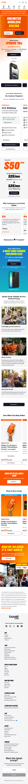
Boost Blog (7, 684)
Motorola (6, 675)
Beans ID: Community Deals (11, 752)
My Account (7, 736)
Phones (6, 635)
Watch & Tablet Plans (9, 650)
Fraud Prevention (8, 728)
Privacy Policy (7, 715)
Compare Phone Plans (9, 647)
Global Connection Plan (10, 659)
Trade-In (6, 640)
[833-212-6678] (20, 2)
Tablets (6, 636)
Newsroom (7, 686)
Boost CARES (7, 749)
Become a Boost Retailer (10, 745)
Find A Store (7, 729)
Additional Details (6, 608)
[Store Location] (11, 506)
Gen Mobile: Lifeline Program (11, 744)
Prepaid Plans (7, 652)
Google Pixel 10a (8, 698)
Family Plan (7, 655)
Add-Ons (6, 654)
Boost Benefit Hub (9, 750)
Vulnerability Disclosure (10, 734)
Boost (5, 666)
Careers (6, 733)
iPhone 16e (7, 695)
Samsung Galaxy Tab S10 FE (11, 707)
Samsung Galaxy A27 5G (10, 700)
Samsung (6, 671)
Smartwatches (8, 638)
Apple (5, 668)
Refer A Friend (8, 747)
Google (6, 673)
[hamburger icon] (26, 2)
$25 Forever (7, 649)
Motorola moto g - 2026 (10, 697)
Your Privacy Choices (9, 720)
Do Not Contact (8, 718)
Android (6, 670)
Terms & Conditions (9, 717)
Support (6, 731)
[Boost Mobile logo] (3, 2)
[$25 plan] (11, 431)
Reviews (6, 687)
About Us (6, 682)
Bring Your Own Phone (9, 657)
